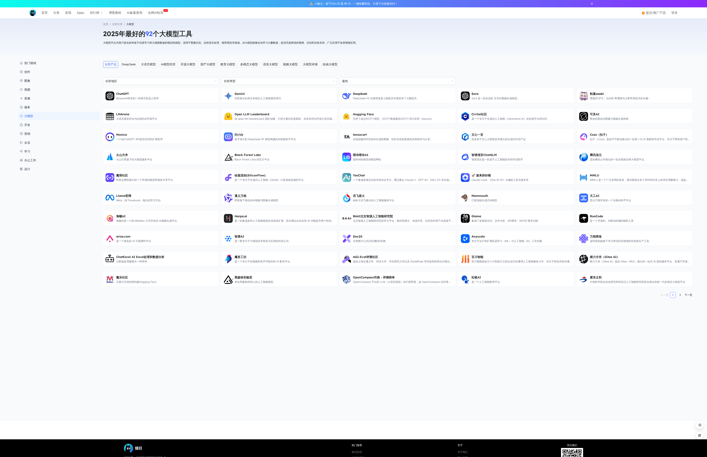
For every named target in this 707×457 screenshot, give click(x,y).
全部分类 (117, 24)
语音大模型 (270, 64)
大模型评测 (310, 64)
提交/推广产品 (656, 13)
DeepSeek (129, 64)
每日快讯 (357, 452)
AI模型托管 (168, 64)
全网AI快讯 (155, 13)
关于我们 (463, 452)
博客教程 (115, 13)
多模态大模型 (249, 64)
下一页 (688, 294)
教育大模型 (227, 64)
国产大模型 (208, 64)
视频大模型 (290, 64)
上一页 (664, 294)
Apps (80, 13)
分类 (56, 13)
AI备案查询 (134, 13)
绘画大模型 (330, 64)
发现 (68, 13)
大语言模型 (148, 64)
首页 (44, 13)
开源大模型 (188, 64)
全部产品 (111, 64)
